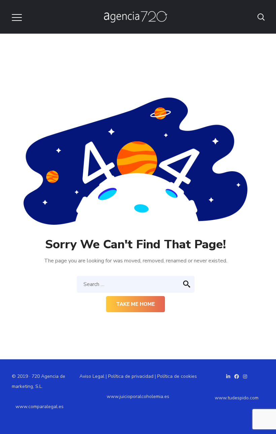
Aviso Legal (91, 376)
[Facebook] (236, 376)
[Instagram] (245, 376)
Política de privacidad (130, 376)
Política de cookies (177, 376)
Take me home (135, 304)
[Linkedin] (228, 376)
